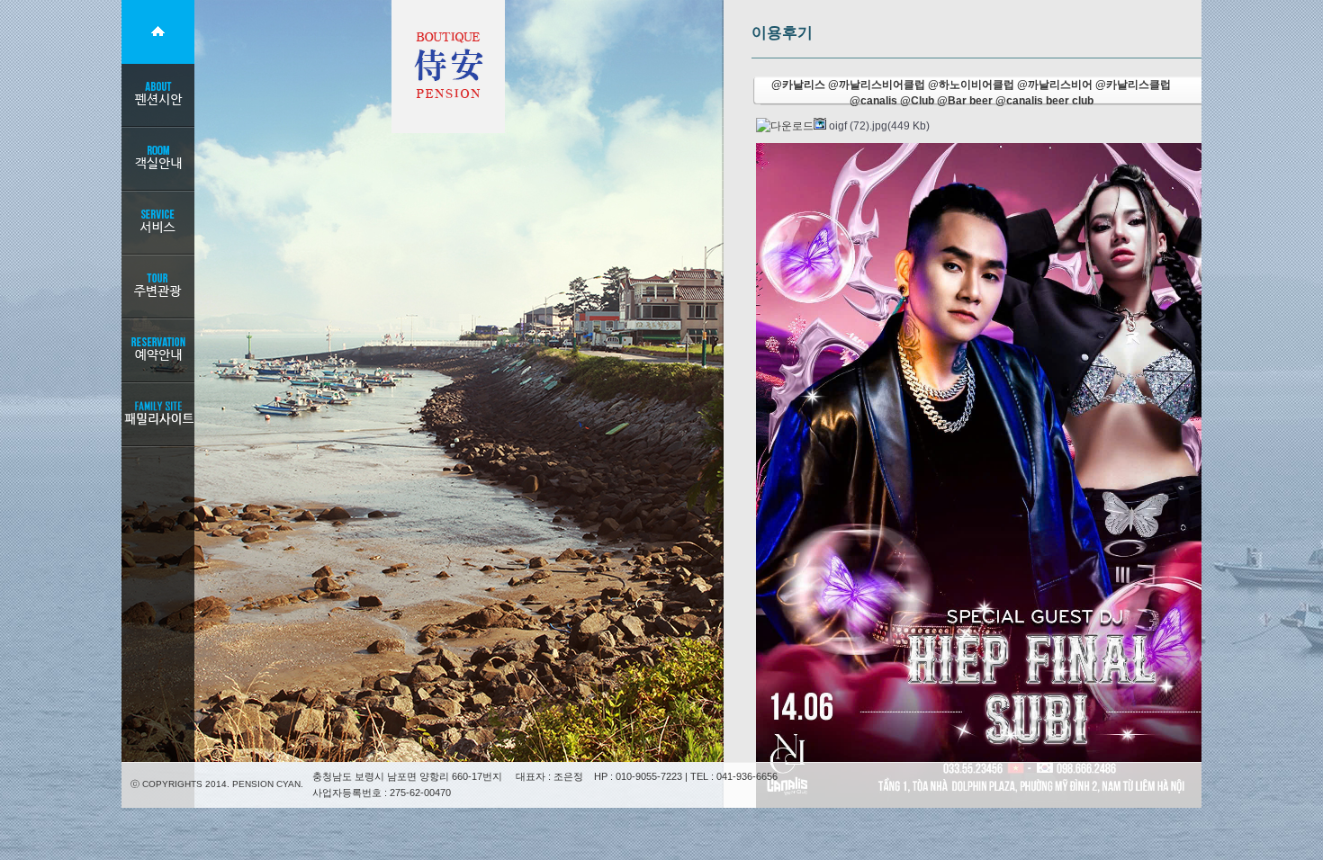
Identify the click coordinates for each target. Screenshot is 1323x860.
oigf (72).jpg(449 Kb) (878, 126)
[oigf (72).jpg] (1026, 476)
